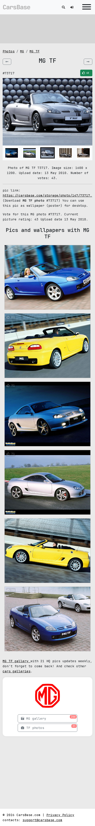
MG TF (35, 51)
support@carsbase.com (42, 820)
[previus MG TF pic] (7, 62)
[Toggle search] (63, 7)
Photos (9, 51)
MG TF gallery (16, 661)
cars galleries (16, 671)
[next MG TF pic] (88, 62)
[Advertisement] (47, 29)
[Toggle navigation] (85, 7)
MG (22, 51)
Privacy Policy (60, 815)
